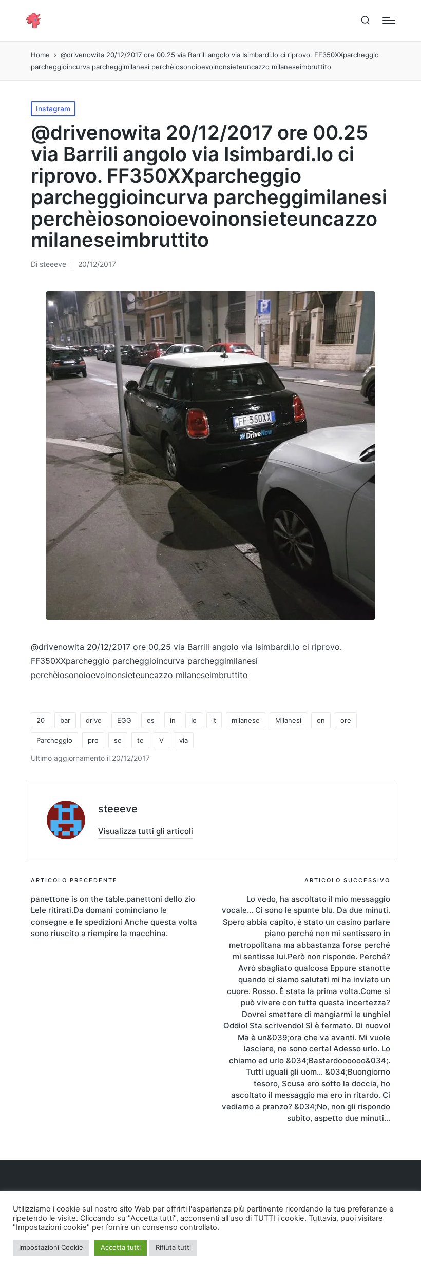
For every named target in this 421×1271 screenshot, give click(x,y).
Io (194, 720)
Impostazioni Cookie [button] (51, 1247)
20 (40, 720)
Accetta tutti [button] (121, 1247)
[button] (145, 831)
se (118, 740)
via (183, 740)
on (321, 720)
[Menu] (388, 20)
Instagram (53, 108)
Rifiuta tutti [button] (173, 1247)
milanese (246, 720)
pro (93, 740)
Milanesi (288, 720)
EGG (124, 720)
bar (65, 720)
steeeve (118, 809)
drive (94, 720)
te (140, 740)
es (151, 720)
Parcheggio (54, 740)
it (214, 720)
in (173, 720)
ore (345, 720)
